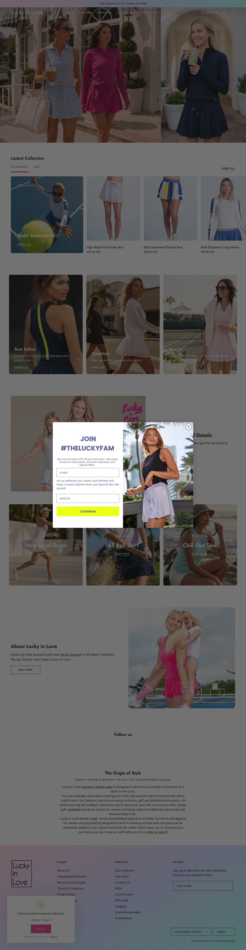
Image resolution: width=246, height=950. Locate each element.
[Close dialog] (188, 427)
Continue (88, 511)
